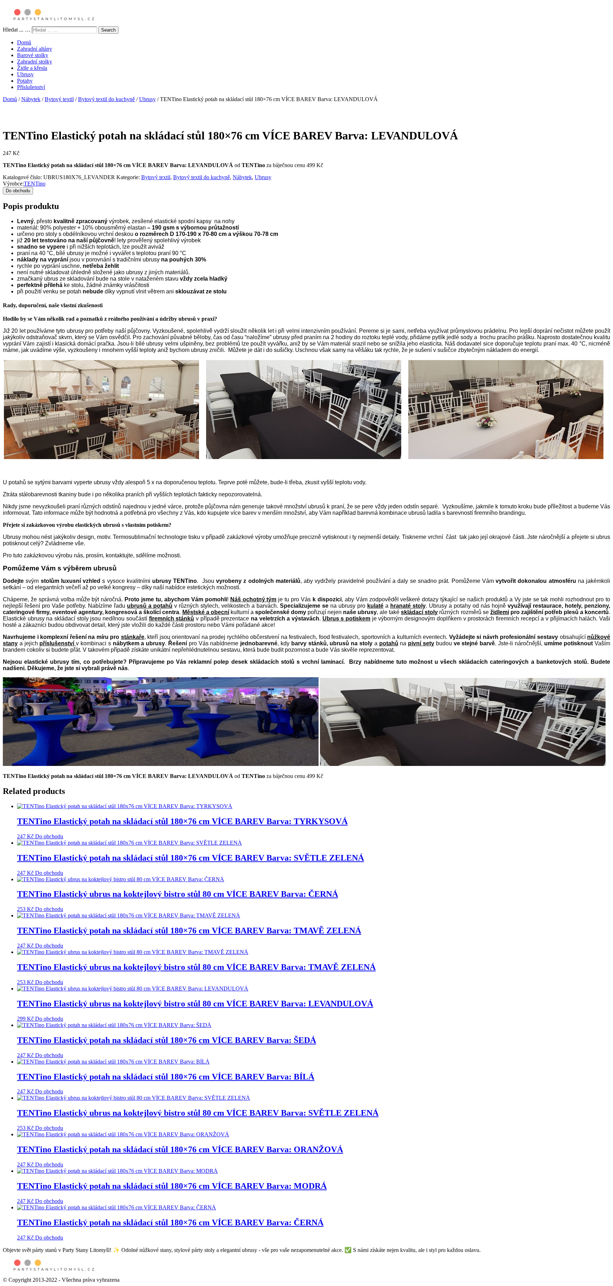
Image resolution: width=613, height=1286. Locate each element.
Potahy (25, 81)
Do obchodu (18, 190)
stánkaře (132, 637)
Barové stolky (32, 55)
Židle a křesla (32, 68)
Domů (24, 42)
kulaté (375, 606)
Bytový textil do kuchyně (106, 99)
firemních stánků (171, 619)
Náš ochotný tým (253, 599)
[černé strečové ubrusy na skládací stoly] (463, 764)
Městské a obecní (205, 612)
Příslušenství (31, 87)
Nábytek (30, 99)
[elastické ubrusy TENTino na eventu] (161, 764)
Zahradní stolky (34, 62)
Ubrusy (25, 74)
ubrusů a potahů (149, 606)
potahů (388, 643)
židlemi (499, 612)
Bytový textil (59, 99)
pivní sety (421, 643)
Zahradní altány (34, 49)
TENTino (34, 184)
